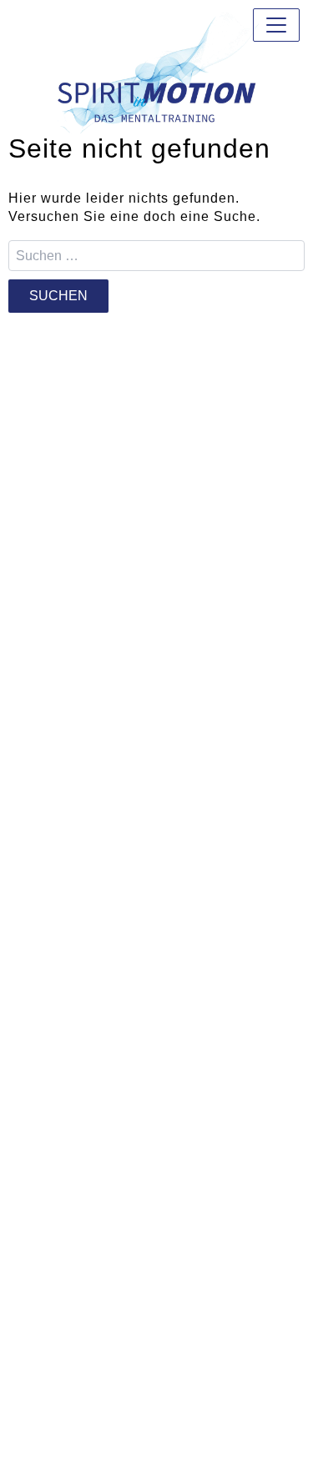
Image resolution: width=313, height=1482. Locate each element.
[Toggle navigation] (276, 25)
